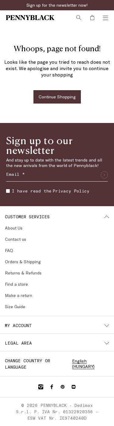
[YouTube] (74, 387)
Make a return (18, 295)
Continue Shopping (57, 96)
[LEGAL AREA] (106, 343)
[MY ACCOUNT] (106, 325)
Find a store (16, 284)
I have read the (50, 190)
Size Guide (15, 306)
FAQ (9, 250)
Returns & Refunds (23, 272)
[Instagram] (41, 387)
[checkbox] (8, 191)
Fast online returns (57, 5)
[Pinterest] (63, 387)
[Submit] (104, 175)
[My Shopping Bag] (92, 18)
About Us (13, 227)
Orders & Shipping (23, 261)
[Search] (78, 18)
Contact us (15, 239)
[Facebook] (52, 387)
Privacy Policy (71, 190)
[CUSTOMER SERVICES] (106, 216)
